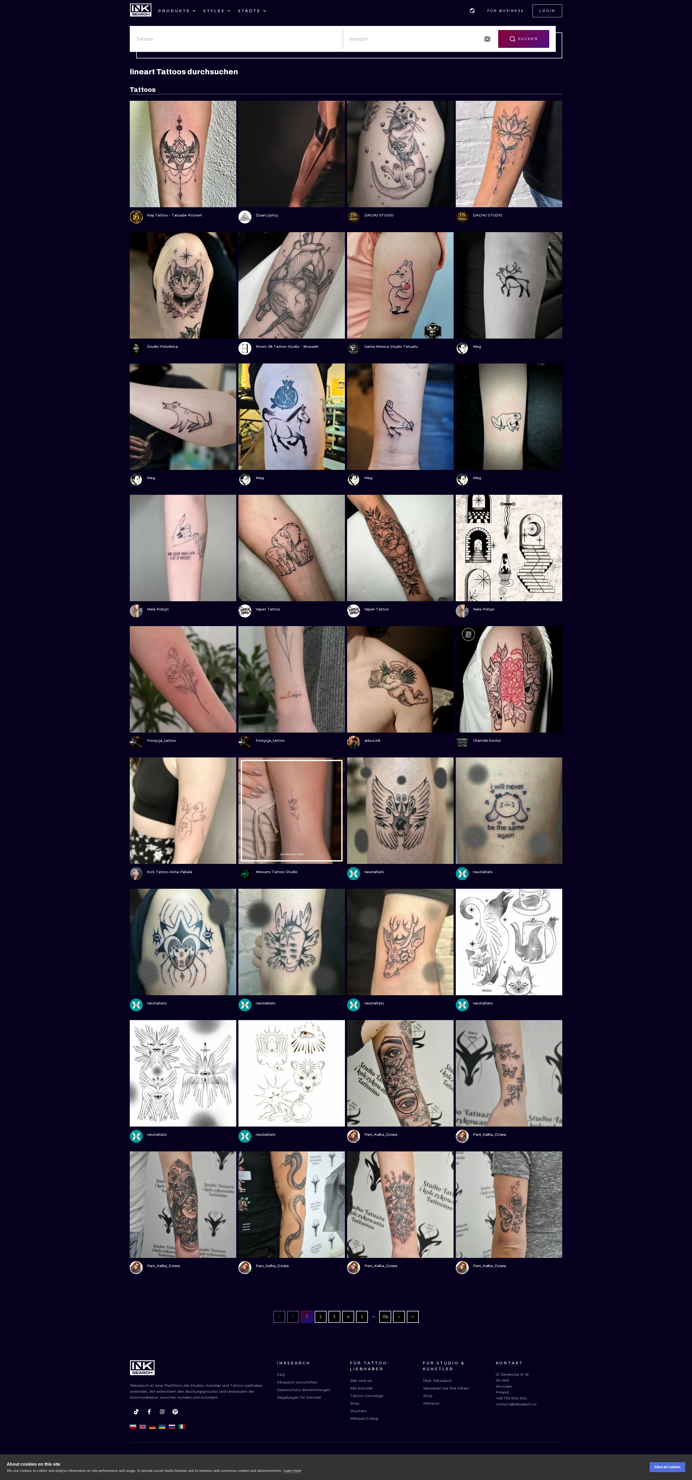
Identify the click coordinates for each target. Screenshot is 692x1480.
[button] (472, 10)
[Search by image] (487, 39)
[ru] (172, 1426)
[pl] (133, 1426)
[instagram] (162, 1411)
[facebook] (149, 1411)
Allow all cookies (667, 1467)
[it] (181, 1426)
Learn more (292, 1471)
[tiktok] (136, 1411)
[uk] (162, 1426)
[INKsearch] (141, 11)
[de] (152, 1426)
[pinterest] (175, 1411)
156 (385, 1316)
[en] (142, 1426)
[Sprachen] (472, 10)
